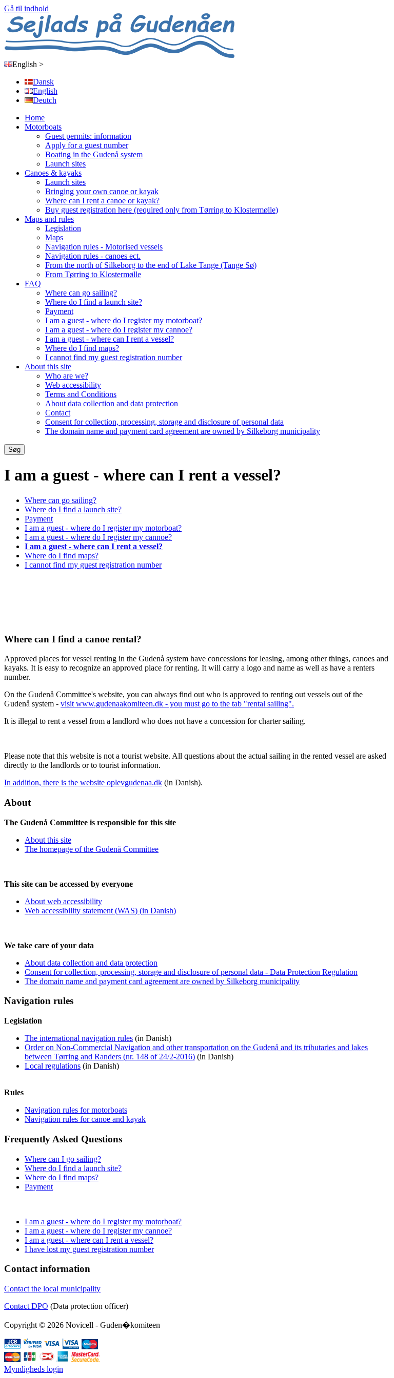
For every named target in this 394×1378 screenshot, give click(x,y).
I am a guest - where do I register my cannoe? (118, 329)
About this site (48, 366)
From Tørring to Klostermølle (93, 274)
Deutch (44, 100)
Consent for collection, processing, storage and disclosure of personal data (164, 421)
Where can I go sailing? (63, 1159)
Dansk (43, 81)
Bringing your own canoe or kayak (102, 191)
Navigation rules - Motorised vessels (104, 246)
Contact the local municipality (52, 1288)
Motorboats (43, 126)
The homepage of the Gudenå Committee (92, 849)
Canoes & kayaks (53, 173)
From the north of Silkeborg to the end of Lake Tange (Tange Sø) (151, 265)
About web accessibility (63, 901)
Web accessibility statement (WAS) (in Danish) (100, 910)
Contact (57, 412)
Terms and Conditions (80, 394)
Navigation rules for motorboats (76, 1109)
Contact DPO (26, 1306)
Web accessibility (73, 385)
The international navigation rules (79, 1038)
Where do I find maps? (82, 348)
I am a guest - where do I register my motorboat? (123, 320)
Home (35, 117)
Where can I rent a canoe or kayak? (102, 200)
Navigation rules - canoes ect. (93, 256)
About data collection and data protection (111, 403)
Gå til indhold (26, 8)
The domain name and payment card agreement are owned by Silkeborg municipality (182, 431)
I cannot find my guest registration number (113, 357)
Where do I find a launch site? (93, 302)
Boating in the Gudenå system (94, 154)
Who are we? (66, 375)
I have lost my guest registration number (89, 1249)
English (28, 64)
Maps (54, 237)
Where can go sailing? (81, 292)
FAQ (33, 283)
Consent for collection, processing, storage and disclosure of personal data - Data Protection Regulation (191, 972)
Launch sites (65, 163)
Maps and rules (49, 219)
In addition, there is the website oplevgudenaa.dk (83, 782)
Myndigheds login (33, 1369)
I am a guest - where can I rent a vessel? (109, 339)
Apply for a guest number (86, 145)
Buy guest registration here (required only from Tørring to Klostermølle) (161, 209)
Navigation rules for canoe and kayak (85, 1119)
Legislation (63, 228)
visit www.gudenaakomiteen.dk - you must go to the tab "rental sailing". (177, 703)
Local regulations (53, 1065)
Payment (59, 311)
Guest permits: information (88, 136)
